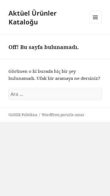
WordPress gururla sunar (63, 114)
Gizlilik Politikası (23, 114)
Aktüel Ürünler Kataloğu (33, 17)
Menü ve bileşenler (95, 23)
